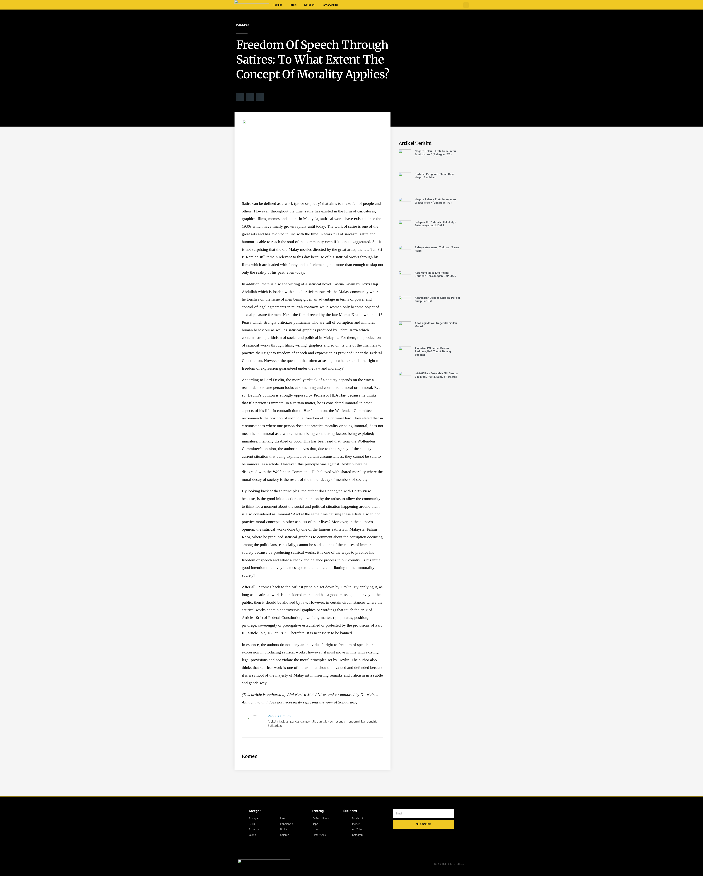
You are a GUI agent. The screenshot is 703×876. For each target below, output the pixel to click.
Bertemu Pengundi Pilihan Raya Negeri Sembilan (434, 176)
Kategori (309, 4)
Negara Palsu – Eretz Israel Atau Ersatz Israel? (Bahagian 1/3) (435, 201)
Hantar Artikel (330, 4)
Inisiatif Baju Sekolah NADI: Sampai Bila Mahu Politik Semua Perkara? (436, 375)
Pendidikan (242, 24)
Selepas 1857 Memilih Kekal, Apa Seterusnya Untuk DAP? (435, 224)
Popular (277, 4)
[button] (466, 5)
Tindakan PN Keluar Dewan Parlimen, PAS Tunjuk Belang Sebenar (433, 351)
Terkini (293, 4)
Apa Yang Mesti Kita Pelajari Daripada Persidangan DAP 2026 (435, 274)
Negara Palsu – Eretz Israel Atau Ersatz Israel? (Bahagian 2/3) (435, 152)
